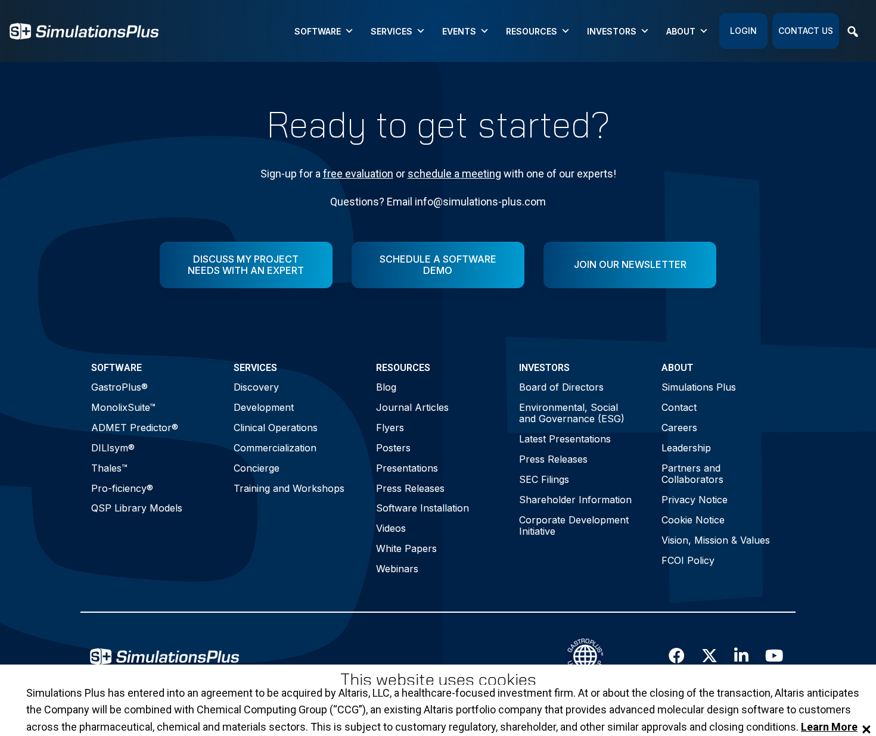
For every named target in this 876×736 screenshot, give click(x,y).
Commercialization (275, 448)
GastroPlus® (119, 387)
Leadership (686, 448)
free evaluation (358, 173)
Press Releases (410, 488)
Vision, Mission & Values (715, 540)
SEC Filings (544, 479)
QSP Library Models (136, 508)
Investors (611, 31)
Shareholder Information (575, 500)
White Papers (406, 548)
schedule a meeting (454, 173)
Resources (531, 31)
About (680, 31)
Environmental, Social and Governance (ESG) (572, 413)
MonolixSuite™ (123, 407)
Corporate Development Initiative (574, 525)
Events (459, 31)
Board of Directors (561, 387)
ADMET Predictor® (134, 428)
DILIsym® (113, 448)
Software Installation (422, 508)
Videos (391, 528)
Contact (679, 407)
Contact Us (805, 31)
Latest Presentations (565, 439)
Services (391, 31)
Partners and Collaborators (692, 473)
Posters (393, 448)
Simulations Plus (698, 387)
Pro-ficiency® (122, 488)
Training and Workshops (289, 488)
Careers (679, 428)
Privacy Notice (694, 500)
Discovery (256, 387)
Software (317, 31)
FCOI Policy (688, 560)
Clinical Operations (276, 428)
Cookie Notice (693, 520)
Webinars (397, 569)
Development (264, 407)
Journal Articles (412, 407)
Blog (386, 387)
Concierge (256, 468)
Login (743, 31)
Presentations (407, 468)
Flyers (390, 428)
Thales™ (109, 468)
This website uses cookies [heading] (438, 679)
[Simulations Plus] (84, 30)
